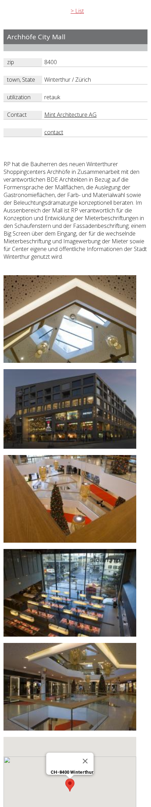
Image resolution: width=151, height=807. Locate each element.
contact (53, 132)
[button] (70, 785)
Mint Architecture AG (70, 114)
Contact (17, 114)
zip (10, 62)
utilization (19, 97)
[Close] (85, 761)
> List (77, 11)
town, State (21, 79)
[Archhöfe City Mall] (70, 361)
